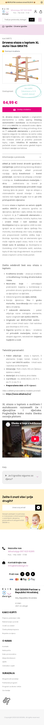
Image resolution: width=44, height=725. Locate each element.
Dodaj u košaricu (24, 109)
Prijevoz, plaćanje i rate (11, 618)
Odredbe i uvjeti (8, 666)
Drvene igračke (20, 26)
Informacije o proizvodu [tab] (13, 157)
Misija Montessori (8, 658)
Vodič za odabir (8, 626)
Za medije (6, 690)
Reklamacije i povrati (10, 622)
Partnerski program (9, 683)
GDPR (4, 662)
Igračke (9, 26)
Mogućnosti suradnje (10, 679)
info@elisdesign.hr (18, 565)
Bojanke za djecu (8, 633)
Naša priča (6, 650)
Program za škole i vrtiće (11, 686)
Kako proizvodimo (9, 654)
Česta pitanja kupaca (10, 629)
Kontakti (5, 646)
